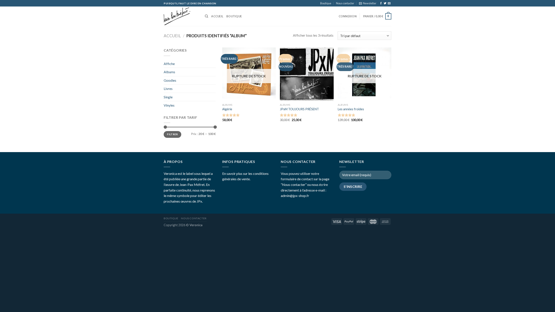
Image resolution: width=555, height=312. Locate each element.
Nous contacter (345, 3)
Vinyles (169, 105)
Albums (169, 72)
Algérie (227, 109)
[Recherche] (206, 16)
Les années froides (351, 109)
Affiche (169, 64)
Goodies (170, 80)
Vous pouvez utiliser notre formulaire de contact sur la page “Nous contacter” (305, 179)
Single (168, 97)
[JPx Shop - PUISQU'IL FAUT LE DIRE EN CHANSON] (181, 16)
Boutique (325, 3)
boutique (234, 16)
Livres (168, 88)
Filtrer (172, 134)
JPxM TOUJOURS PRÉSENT (299, 109)
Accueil (217, 16)
